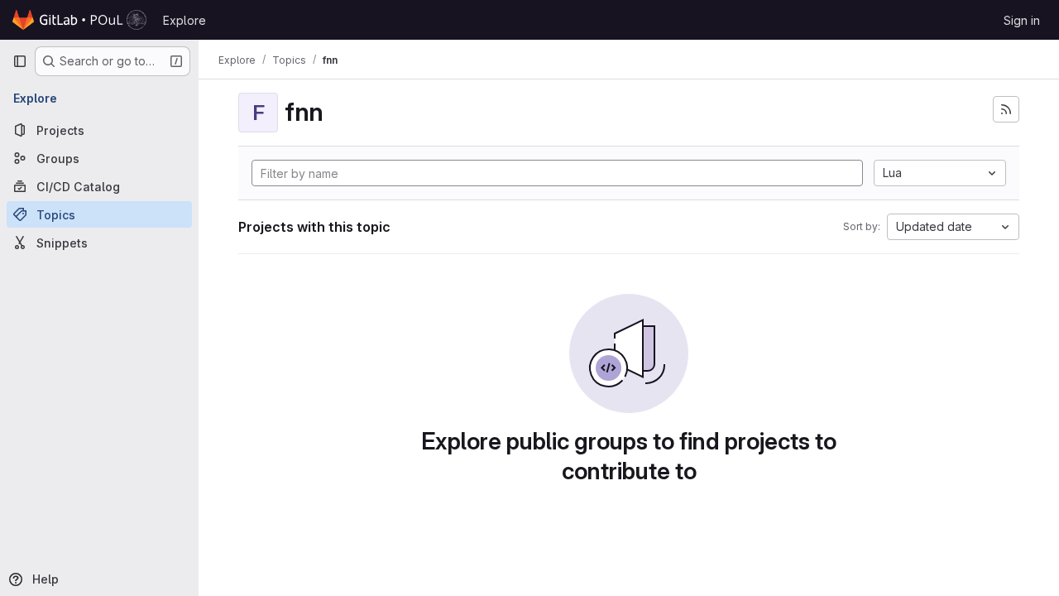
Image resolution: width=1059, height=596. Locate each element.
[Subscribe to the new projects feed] (1006, 109)
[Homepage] (79, 20)
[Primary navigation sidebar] (20, 61)
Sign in (1022, 20)
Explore (184, 20)
